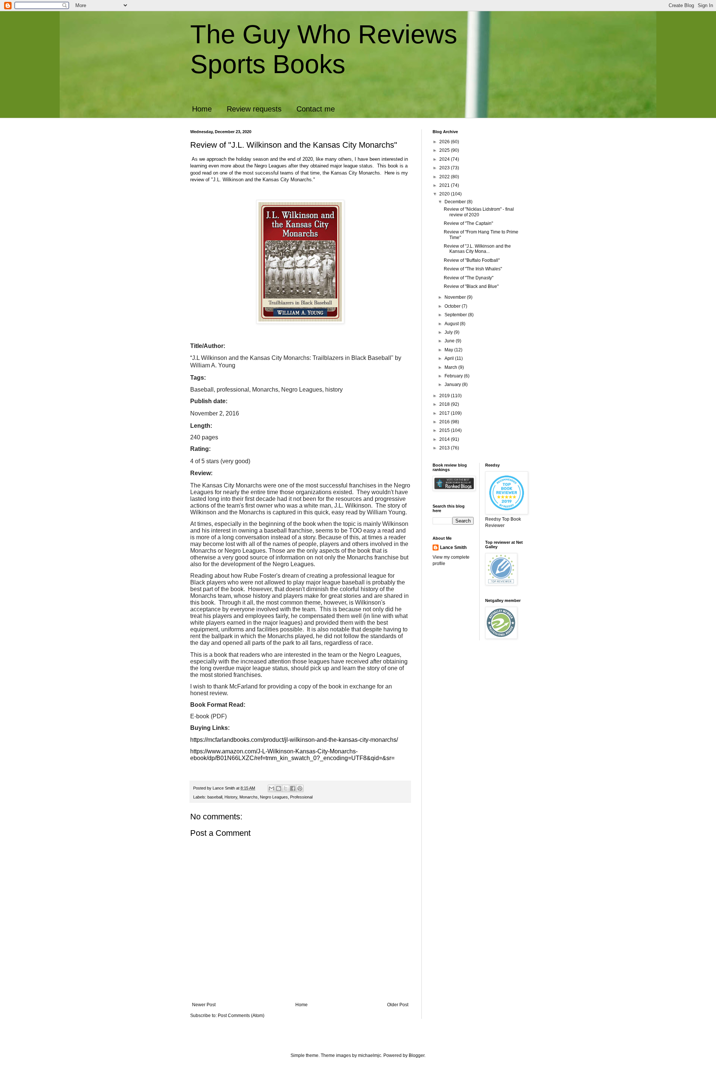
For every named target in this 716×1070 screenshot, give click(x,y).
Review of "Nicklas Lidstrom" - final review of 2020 (479, 212)
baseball (214, 797)
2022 (445, 176)
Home (202, 109)
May (449, 349)
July (449, 332)
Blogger (416, 1055)
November (456, 297)
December (456, 201)
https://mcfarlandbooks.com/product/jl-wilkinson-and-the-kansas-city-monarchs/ (294, 740)
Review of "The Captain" (468, 223)
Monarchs (248, 797)
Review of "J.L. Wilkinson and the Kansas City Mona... (477, 249)
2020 (445, 194)
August (452, 323)
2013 (445, 448)
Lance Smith (453, 547)
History (230, 797)
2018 (445, 404)
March (451, 367)
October (453, 306)
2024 (445, 159)
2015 (445, 430)
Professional (301, 797)
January (453, 384)
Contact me (315, 109)
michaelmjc (369, 1055)
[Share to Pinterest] (300, 788)
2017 (445, 413)
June (450, 340)
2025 (445, 150)
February (454, 376)
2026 (445, 141)
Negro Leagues (274, 797)
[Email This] (271, 788)
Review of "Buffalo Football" (472, 260)
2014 (445, 439)
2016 (445, 421)
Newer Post (204, 1004)
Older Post (397, 1004)
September (456, 314)
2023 (445, 167)
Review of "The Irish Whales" (473, 269)
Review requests (254, 109)
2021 (445, 185)
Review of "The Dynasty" (468, 277)
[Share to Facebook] (292, 788)
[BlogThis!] (278, 788)
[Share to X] (285, 788)
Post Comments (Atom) (241, 1015)
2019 (445, 395)
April (450, 358)
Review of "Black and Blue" (471, 286)
